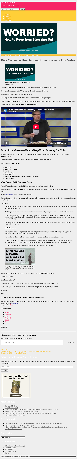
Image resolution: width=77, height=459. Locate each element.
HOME (7, 15)
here (11, 305)
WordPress (26, 456)
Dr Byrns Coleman (11, 451)
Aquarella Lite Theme (8, 456)
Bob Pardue (35, 55)
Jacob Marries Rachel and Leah (15, 415)
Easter (7, 18)
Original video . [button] (7, 305)
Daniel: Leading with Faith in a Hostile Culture (20, 425)
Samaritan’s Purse (10, 448)
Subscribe (70, 342)
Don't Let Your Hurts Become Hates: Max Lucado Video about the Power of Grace (31, 409)
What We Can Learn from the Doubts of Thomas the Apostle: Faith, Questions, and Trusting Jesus (36, 427)
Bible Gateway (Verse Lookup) (15, 446)
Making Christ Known (8, 2)
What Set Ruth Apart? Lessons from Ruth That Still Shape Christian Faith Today (30, 413)
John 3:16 (14, 303)
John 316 (8, 20)
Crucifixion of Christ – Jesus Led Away (13, 353)
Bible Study (4, 349)
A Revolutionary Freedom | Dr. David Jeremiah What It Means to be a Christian (26, 351)
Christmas (8, 16)
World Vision (9, 449)
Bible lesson (9, 194)
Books (7, 453)
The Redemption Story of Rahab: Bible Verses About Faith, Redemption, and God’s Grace (33, 423)
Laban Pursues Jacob (11, 408)
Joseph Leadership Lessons (13, 429)
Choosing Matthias (11, 406)
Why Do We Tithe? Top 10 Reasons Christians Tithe (21, 411)
